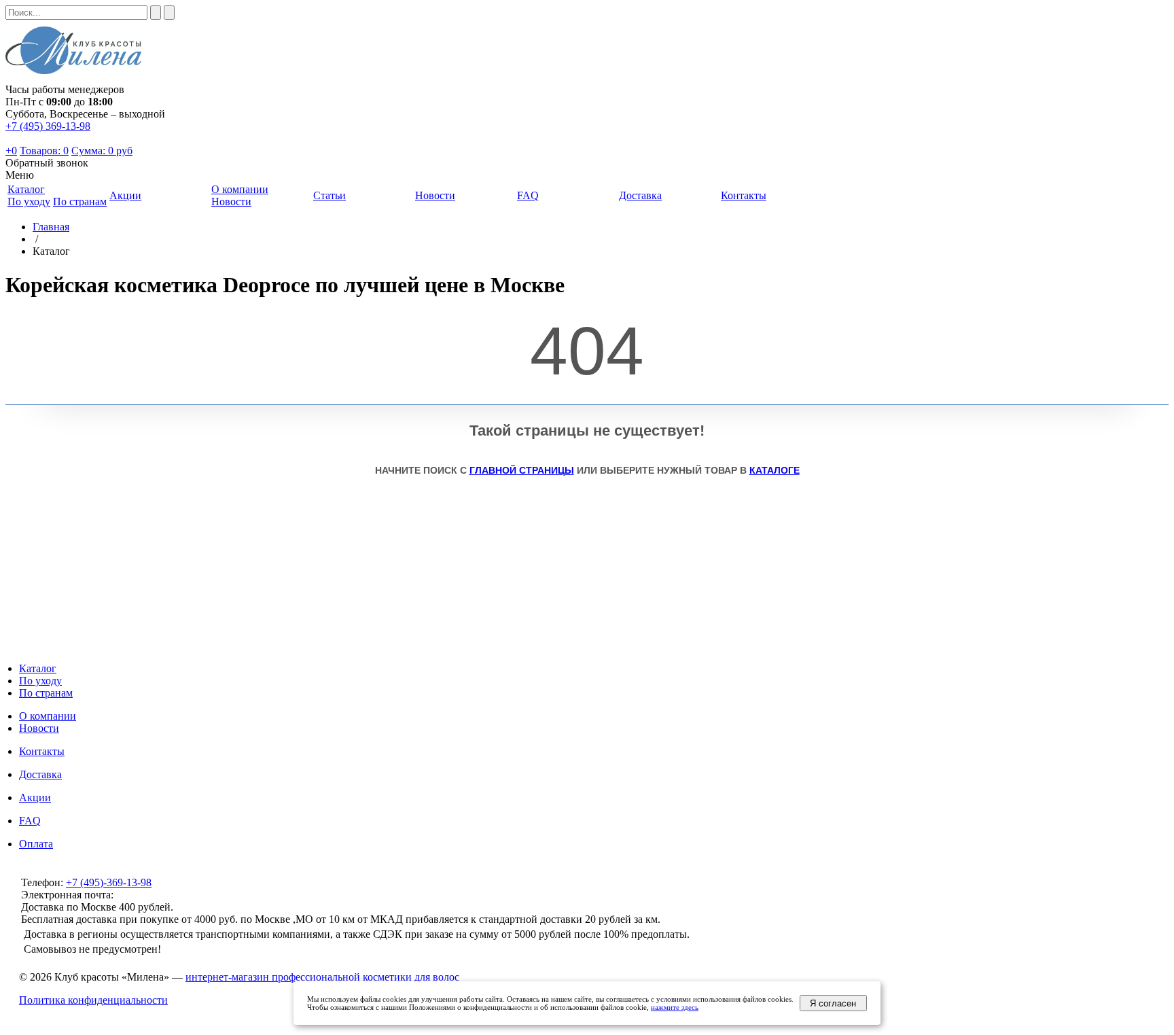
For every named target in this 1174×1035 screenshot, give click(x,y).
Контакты (42, 751)
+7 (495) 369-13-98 (47, 126)
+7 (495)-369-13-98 (109, 882)
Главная (51, 226)
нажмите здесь (674, 1007)
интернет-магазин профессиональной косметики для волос (322, 977)
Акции (35, 797)
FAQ (30, 820)
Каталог (37, 668)
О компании (47, 716)
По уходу (28, 201)
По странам (80, 201)
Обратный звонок (46, 163)
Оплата (36, 843)
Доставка (40, 774)
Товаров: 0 (44, 150)
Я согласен (833, 1003)
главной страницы (521, 470)
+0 (11, 150)
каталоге (774, 470)
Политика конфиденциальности (93, 1000)
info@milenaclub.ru (159, 894)
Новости (231, 201)
